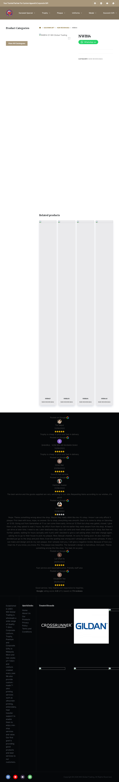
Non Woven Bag (95, 59)
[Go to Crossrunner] (56, 626)
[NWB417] (48, 308)
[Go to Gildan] (91, 626)
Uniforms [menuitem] (76, 13)
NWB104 (85, 398)
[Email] (107, 3)
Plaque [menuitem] (60, 13)
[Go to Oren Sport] (52, 680)
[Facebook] (95, 3)
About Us (26, 613)
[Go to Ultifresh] (91, 684)
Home (24, 610)
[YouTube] (101, 3)
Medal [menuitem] (91, 13)
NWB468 (104, 398)
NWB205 (67, 398)
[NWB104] (85, 308)
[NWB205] (66, 308)
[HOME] (40, 28)
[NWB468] (104, 308)
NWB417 (48, 398)
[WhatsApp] (113, 3)
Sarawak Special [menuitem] (26, 13)
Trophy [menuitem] (45, 13)
